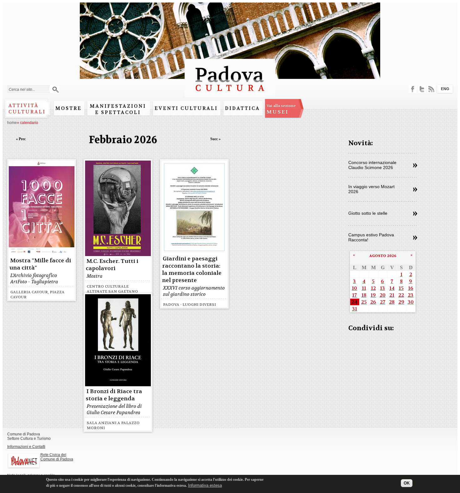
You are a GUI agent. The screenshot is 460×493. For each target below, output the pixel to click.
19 (373, 295)
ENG (445, 89)
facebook (413, 89)
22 (401, 295)
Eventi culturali (186, 108)
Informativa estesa (205, 485)
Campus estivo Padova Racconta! (371, 237)
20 (383, 295)
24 (354, 302)
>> (415, 165)
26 (373, 302)
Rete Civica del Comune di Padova (56, 457)
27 (382, 302)
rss (431, 89)
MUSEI (281, 109)
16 (410, 288)
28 (392, 302)
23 (410, 295)
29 (401, 302)
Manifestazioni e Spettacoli (118, 109)
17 (354, 295)
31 (354, 309)
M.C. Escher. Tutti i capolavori (112, 265)
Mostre (68, 108)
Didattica (242, 108)
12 (373, 288)
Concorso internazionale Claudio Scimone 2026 (372, 165)
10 (354, 288)
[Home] (230, 94)
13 (382, 288)
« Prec (21, 139)
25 (364, 302)
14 (392, 288)
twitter (422, 89)
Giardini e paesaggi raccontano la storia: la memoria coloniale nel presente (192, 269)
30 (411, 302)
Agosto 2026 (382, 255)
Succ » (215, 139)
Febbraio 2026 (123, 139)
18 (363, 295)
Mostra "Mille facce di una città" (40, 264)
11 (364, 288)
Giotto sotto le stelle (367, 213)
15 (401, 288)
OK (407, 482)
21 (391, 295)
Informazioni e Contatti (26, 446)
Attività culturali (27, 108)
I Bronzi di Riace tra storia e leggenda (114, 395)
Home (12, 123)
